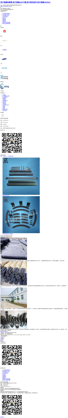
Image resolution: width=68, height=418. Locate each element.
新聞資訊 (4, 21)
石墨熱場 (4, 103)
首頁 (1, 156)
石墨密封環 (5, 110)
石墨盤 (4, 108)
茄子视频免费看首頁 (6, 13)
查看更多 (2, 331)
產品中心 (5, 156)
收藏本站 (2, 6)
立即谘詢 (5, 331)
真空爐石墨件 (5, 100)
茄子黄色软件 (5, 16)
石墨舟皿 (4, 102)
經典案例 (4, 19)
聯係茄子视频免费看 (6, 23)
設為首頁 (10, 6)
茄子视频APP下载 (6, 14)
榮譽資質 (4, 20)
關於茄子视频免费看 (6, 22)
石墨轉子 (4, 99)
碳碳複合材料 (5, 109)
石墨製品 (4, 94)
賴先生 (1, 340)
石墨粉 (4, 107)
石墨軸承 (4, 98)
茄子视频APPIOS (6, 15)
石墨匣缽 (4, 101)
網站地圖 (6, 6)
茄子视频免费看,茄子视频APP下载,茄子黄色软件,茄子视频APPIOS (25, 2)
